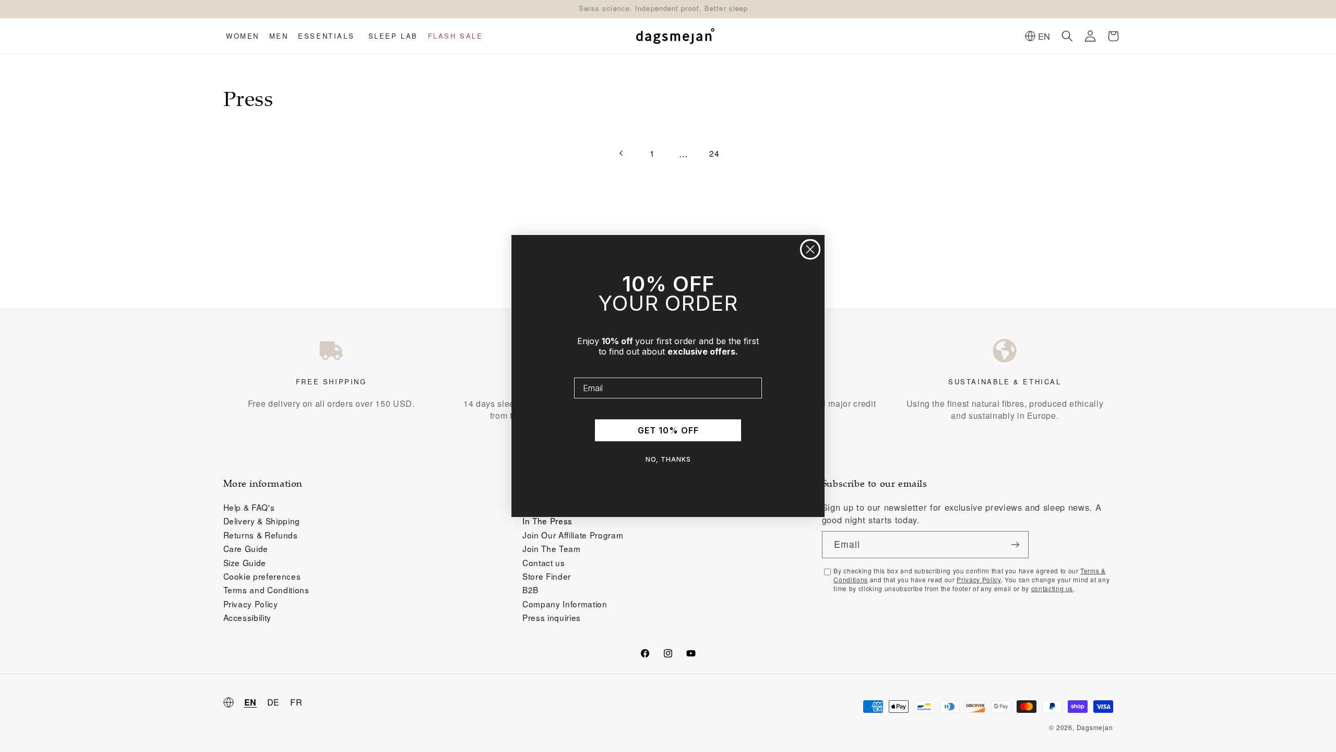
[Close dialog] (810, 249)
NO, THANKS (668, 459)
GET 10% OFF (668, 430)
